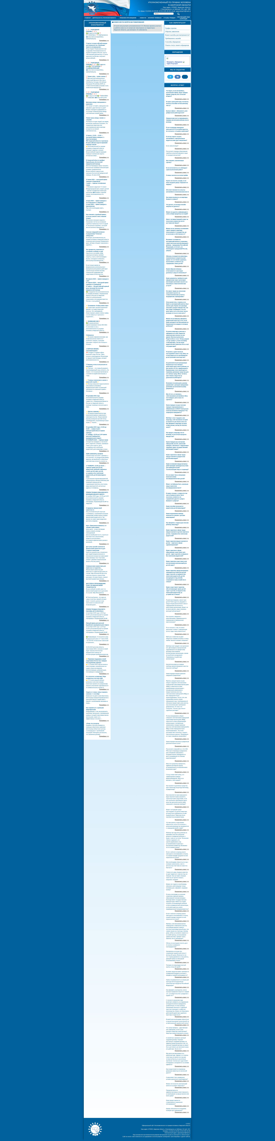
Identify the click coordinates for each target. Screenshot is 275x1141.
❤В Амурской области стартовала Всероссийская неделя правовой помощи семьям (97, 142)
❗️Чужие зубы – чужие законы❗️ (97, 76)
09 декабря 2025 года (93, 396)
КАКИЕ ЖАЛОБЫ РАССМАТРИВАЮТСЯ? (177, 35)
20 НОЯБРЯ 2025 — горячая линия (97, 440)
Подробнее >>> (104, 40)
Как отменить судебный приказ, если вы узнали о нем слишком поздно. (96, 216)
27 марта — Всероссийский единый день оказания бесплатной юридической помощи (97, 288)
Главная (88, 17)
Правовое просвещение (128, 17)
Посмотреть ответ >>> (182, 99)
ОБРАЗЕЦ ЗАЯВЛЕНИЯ (172, 31)
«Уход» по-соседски (92, 723)
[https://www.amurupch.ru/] (92, 8)
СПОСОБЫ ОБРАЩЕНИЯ (172, 42)
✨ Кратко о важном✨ (93, 411)
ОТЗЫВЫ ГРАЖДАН (169, 17)
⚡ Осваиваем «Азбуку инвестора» (97, 305)
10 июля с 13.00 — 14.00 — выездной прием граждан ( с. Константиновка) (95, 137)
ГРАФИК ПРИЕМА (170, 28)
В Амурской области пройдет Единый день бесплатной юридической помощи (95, 162)
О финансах (90, 335)
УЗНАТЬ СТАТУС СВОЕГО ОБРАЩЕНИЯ (177, 45)
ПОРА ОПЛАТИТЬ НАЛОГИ (94, 454)
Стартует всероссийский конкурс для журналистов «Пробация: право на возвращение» (96, 45)
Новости (143, 17)
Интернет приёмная (154, 17)
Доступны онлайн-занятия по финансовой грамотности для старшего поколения (95, 548)
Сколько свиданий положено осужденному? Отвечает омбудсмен (95, 233)
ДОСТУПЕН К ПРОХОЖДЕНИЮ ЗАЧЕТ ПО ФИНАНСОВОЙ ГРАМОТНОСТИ (95, 585)
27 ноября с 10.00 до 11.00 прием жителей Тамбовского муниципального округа (96, 436)
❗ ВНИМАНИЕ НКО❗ (93, 321)
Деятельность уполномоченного (104, 17)
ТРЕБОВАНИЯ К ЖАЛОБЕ (173, 38)
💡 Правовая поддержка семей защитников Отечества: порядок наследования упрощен (96, 660)
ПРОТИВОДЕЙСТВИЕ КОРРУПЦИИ (183, 17)
